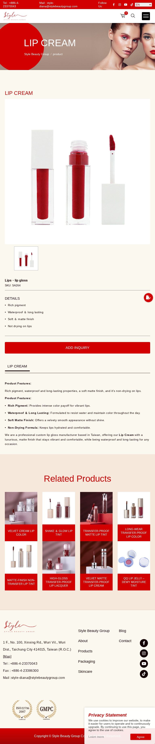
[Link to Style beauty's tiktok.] (144, 674)
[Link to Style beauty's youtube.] (144, 664)
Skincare (85, 672)
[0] (122, 16)
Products (85, 651)
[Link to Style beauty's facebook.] (144, 643)
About (83, 641)
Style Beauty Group (36, 54)
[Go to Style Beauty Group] (15, 16)
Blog (122, 631)
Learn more (96, 736)
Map (7, 656)
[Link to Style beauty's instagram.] (144, 653)
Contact (125, 641)
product (58, 54)
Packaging (86, 661)
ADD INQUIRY (77, 348)
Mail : (58, 4)
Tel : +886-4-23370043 (11, 4)
